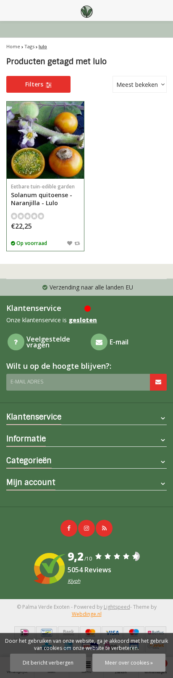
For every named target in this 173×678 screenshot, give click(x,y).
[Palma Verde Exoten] (86, 10)
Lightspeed (117, 606)
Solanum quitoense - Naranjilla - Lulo (43, 195)
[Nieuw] (104, 528)
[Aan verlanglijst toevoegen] (69, 243)
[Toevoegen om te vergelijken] (77, 243)
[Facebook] (68, 528)
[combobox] (140, 84)
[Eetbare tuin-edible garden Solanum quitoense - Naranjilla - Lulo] (45, 140)
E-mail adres (26, 381)
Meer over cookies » (129, 662)
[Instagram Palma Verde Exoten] (86, 528)
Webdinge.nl (87, 614)
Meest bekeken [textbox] (137, 85)
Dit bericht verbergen (48, 662)
